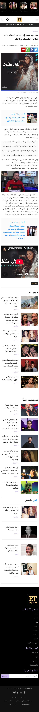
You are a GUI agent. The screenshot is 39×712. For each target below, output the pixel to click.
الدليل (29, 25)
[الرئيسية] (19, 19)
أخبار (36, 614)
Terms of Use (25, 704)
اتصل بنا (14, 697)
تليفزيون (16, 372)
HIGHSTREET (21, 25)
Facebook (24, 692)
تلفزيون (35, 630)
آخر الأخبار (9, 25)
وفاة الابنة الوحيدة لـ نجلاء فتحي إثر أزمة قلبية (11, 334)
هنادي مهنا (34, 283)
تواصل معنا (34, 665)
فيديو (7, 19)
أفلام (17, 491)
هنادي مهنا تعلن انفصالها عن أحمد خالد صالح (11, 408)
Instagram (21, 692)
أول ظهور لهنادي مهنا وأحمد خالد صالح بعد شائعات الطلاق (10, 471)
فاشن (36, 639)
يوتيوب (14, 692)
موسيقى (35, 31)
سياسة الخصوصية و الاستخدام (25, 701)
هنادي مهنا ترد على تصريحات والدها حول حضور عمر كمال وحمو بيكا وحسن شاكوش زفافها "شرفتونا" (13, 232)
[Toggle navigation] (36, 19)
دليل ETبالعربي (33, 643)
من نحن (23, 697)
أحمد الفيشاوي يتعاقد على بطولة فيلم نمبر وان (11, 548)
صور (36, 622)
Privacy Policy (8, 701)
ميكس (16, 309)
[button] (36, 50)
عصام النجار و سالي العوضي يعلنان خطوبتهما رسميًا (11, 348)
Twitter (18, 692)
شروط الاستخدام (12, 704)
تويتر (36, 657)
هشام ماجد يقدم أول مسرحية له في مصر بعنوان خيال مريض (10, 439)
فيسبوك (35, 653)
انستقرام (35, 661)
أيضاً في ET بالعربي (17, 114)
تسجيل (4, 676)
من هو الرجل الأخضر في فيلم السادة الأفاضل (11, 485)
